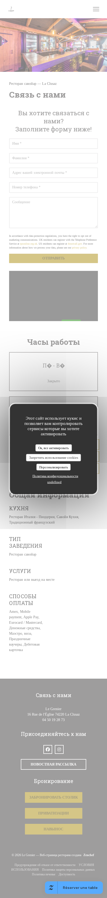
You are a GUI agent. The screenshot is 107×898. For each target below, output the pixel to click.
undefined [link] (54, 482)
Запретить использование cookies (53, 458)
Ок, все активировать (53, 448)
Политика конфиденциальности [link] (55, 476)
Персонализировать (53, 467)
